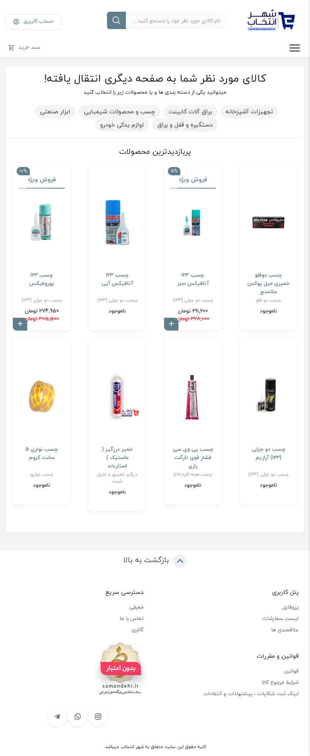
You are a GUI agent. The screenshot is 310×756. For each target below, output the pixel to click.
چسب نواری (41, 474)
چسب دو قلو (268, 300)
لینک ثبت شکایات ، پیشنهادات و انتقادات (251, 693)
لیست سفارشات (280, 618)
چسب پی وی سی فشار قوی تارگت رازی (193, 457)
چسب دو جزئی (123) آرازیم (268, 453)
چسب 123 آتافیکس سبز (193, 279)
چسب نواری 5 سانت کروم (41, 453)
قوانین (291, 671)
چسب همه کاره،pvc (193, 474)
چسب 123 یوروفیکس (41, 279)
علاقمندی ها (285, 629)
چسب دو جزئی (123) (193, 300)
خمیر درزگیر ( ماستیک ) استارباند (117, 457)
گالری (138, 629)
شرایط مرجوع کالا (280, 682)
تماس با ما (131, 618)
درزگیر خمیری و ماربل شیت (117, 478)
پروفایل (290, 607)
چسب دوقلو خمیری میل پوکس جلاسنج (268, 283)
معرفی (136, 607)
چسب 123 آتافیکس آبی (117, 279)
